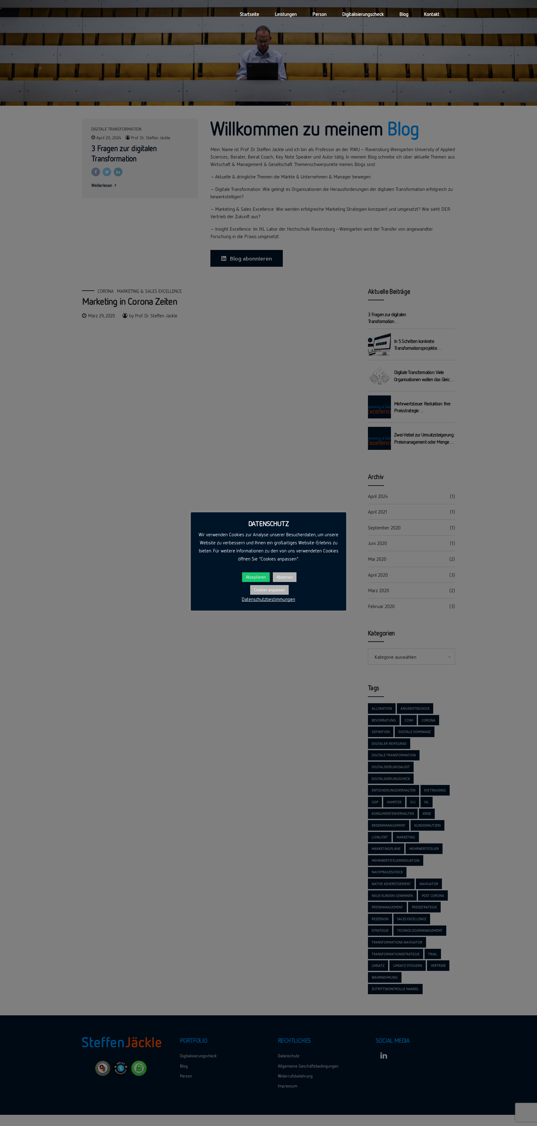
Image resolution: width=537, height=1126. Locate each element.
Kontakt (431, 14)
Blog (403, 14)
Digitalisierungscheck (363, 14)
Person (319, 14)
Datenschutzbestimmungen (268, 599)
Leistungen (286, 14)
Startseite (249, 14)
